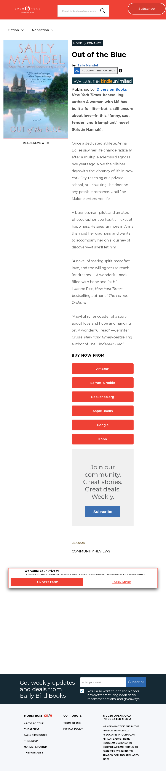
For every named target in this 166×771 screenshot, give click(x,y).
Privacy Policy (73, 729)
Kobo (102, 439)
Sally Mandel (87, 65)
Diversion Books (112, 89)
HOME (77, 43)
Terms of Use (72, 723)
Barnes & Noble (102, 383)
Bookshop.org (102, 397)
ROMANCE (94, 43)
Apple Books (103, 411)
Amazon (102, 369)
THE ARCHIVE (31, 729)
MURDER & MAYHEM (35, 746)
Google (103, 425)
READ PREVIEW (34, 143)
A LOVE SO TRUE (33, 723)
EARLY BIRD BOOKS (35, 735)
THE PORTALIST (33, 752)
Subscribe (147, 9)
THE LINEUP (31, 741)
